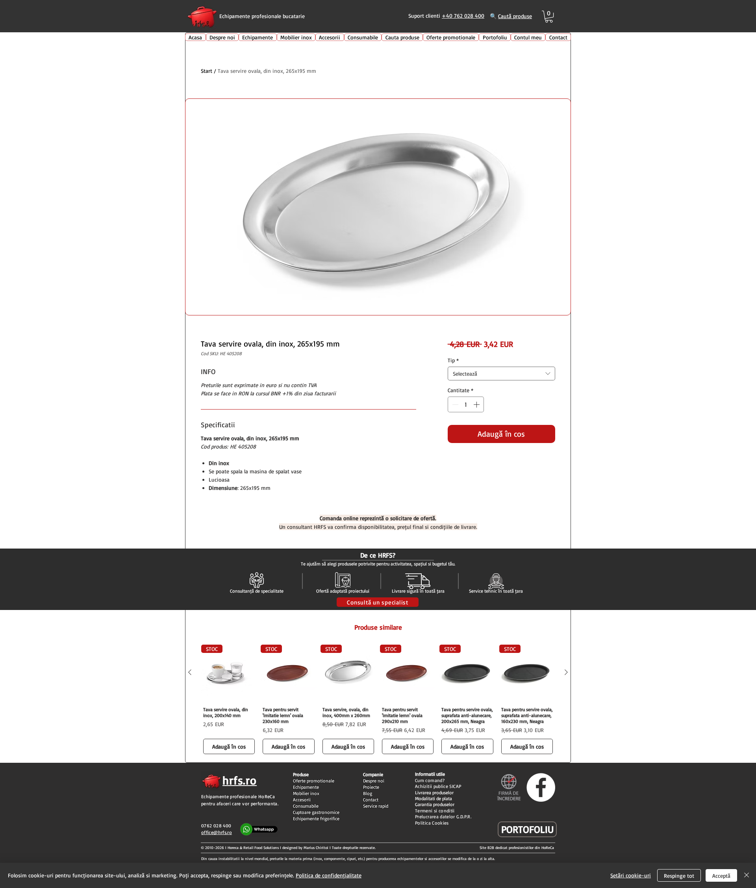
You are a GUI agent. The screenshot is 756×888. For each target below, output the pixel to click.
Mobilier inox (306, 793)
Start (206, 70)
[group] (378, 700)
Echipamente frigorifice (316, 818)
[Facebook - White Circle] (540, 787)
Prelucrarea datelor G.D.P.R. (443, 816)
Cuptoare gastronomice (316, 812)
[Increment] (477, 404)
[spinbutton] (466, 404)
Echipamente (306, 787)
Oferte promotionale (313, 781)
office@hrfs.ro (216, 832)
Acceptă (721, 875)
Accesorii (302, 800)
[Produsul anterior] (190, 672)
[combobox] (501, 373)
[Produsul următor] (566, 672)
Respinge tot (679, 875)
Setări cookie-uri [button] (630, 875)
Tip (453, 360)
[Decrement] (454, 404)
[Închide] (746, 875)
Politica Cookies (432, 823)
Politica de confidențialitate (328, 875)
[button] (549, 16)
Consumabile (306, 806)
